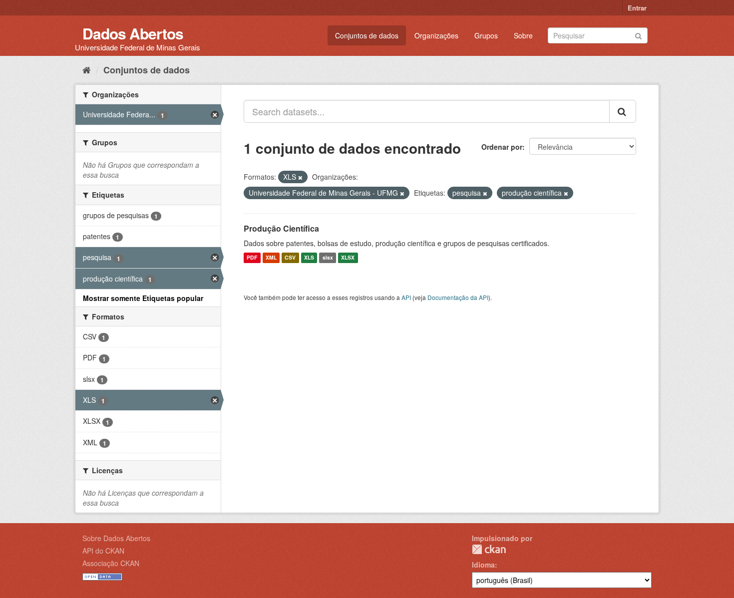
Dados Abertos (132, 33)
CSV (290, 258)
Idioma (483, 565)
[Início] (86, 69)
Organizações (436, 35)
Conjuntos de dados (366, 35)
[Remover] (300, 177)
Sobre (523, 35)
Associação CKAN (110, 563)
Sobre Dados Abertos (116, 538)
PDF (252, 258)
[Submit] (638, 34)
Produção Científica (281, 228)
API (406, 297)
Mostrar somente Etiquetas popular (143, 298)
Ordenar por (501, 147)
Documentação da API (457, 297)
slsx (328, 258)
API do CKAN (103, 551)
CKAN (489, 549)
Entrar (637, 7)
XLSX (348, 258)
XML (271, 258)
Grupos (486, 35)
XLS (309, 258)
